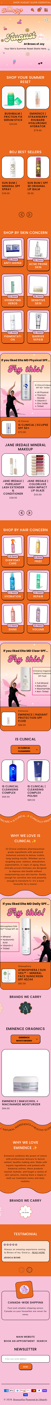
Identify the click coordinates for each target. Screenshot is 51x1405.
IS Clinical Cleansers (24, 749)
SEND (25, 1366)
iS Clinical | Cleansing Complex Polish (16, 791)
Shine (13, 629)
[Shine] (12, 614)
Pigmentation (12, 337)
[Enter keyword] (32, 9)
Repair (38, 596)
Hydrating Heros (13, 301)
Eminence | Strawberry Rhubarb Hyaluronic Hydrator (25, 120)
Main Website (25, 1336)
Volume (38, 629)
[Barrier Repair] (38, 321)
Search (42, 1341)
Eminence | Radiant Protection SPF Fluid (33, 718)
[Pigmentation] (12, 321)
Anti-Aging (13, 263)
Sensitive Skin (38, 301)
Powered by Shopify (36, 1399)
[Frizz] (38, 546)
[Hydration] (12, 581)
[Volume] (38, 614)
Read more (38, 1252)
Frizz (38, 561)
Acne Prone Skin (38, 265)
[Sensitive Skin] (38, 285)
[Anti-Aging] (12, 248)
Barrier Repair (38, 337)
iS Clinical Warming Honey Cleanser (40, 791)
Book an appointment (19, 1341)
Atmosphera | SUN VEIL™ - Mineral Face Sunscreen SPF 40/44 (32, 974)
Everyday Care (12, 561)
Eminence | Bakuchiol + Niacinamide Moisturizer (21, 1102)
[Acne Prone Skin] (38, 249)
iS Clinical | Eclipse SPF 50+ (33, 426)
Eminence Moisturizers (24, 1039)
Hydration (13, 596)
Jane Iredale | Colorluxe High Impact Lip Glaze (18, 485)
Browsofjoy (19, 1399)
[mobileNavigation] (46, 9)
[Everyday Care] (12, 545)
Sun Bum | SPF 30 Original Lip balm (17, 186)
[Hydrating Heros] (12, 285)
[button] (21, 214)
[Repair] (38, 581)
